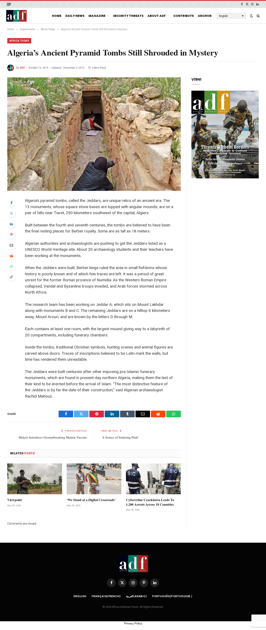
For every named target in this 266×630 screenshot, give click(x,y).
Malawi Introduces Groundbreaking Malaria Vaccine (53, 437)
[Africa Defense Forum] (16, 16)
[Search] (258, 16)
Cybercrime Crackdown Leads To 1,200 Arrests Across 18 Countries (150, 502)
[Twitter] (11, 213)
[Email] (11, 245)
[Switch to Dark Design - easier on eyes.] (251, 15)
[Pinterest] (11, 234)
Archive (205, 16)
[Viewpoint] (34, 478)
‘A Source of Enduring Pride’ (120, 437)
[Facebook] (11, 203)
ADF (22, 67)
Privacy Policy (133, 623)
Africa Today (19, 40)
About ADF (157, 16)
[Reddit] (11, 256)
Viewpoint (14, 500)
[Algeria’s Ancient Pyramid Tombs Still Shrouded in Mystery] (94, 134)
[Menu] (9, 4)
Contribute (183, 16)
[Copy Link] (11, 277)
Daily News (74, 16)
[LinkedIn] (11, 224)
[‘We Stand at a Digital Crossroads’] (94, 478)
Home (56, 16)
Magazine (97, 16)
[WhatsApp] (11, 266)
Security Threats (128, 16)
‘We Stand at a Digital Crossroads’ (91, 500)
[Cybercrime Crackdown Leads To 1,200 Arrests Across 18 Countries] (153, 478)
